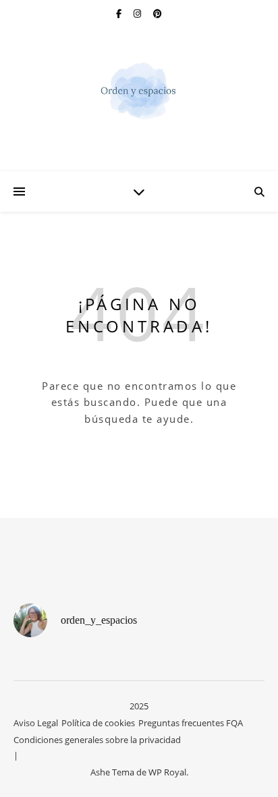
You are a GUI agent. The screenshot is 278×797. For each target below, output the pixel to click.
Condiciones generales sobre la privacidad (97, 740)
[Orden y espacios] (139, 91)
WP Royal (167, 772)
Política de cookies (98, 723)
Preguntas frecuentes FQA (190, 723)
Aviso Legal (35, 723)
